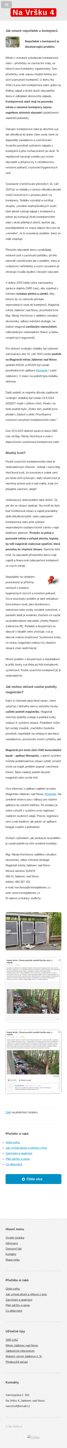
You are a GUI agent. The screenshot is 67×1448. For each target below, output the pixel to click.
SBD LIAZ (12, 1339)
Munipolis (42, 370)
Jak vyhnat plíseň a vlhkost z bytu (26, 1147)
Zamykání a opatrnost (19, 1153)
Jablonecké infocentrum (20, 1350)
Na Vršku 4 (33, 12)
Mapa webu (13, 1259)
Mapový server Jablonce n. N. (24, 1356)
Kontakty (11, 1254)
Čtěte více (34, 1179)
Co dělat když (14, 1164)
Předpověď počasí (17, 1361)
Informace (12, 1243)
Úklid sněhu (13, 1142)
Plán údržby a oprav (18, 1158)
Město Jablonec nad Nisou (22, 1345)
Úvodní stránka (15, 1237)
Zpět (8, 1112)
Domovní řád (13, 1248)
